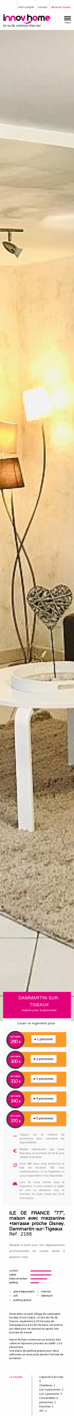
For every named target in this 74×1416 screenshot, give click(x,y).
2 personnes (44, 1059)
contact (42, 7)
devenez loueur (61, 7)
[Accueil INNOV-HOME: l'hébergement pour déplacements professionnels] (37, 20)
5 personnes (44, 1118)
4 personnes (44, 1098)
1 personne (44, 1039)
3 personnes (44, 1079)
